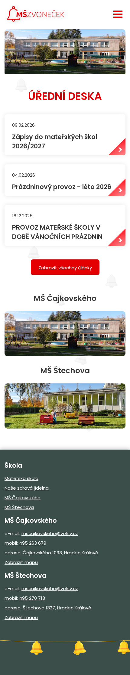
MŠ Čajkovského (23, 497)
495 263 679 (32, 543)
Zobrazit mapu (21, 562)
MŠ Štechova (19, 507)
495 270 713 (32, 598)
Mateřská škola (21, 478)
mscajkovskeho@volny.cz (49, 533)
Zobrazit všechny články (65, 268)
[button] (117, 14)
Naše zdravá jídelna (27, 488)
